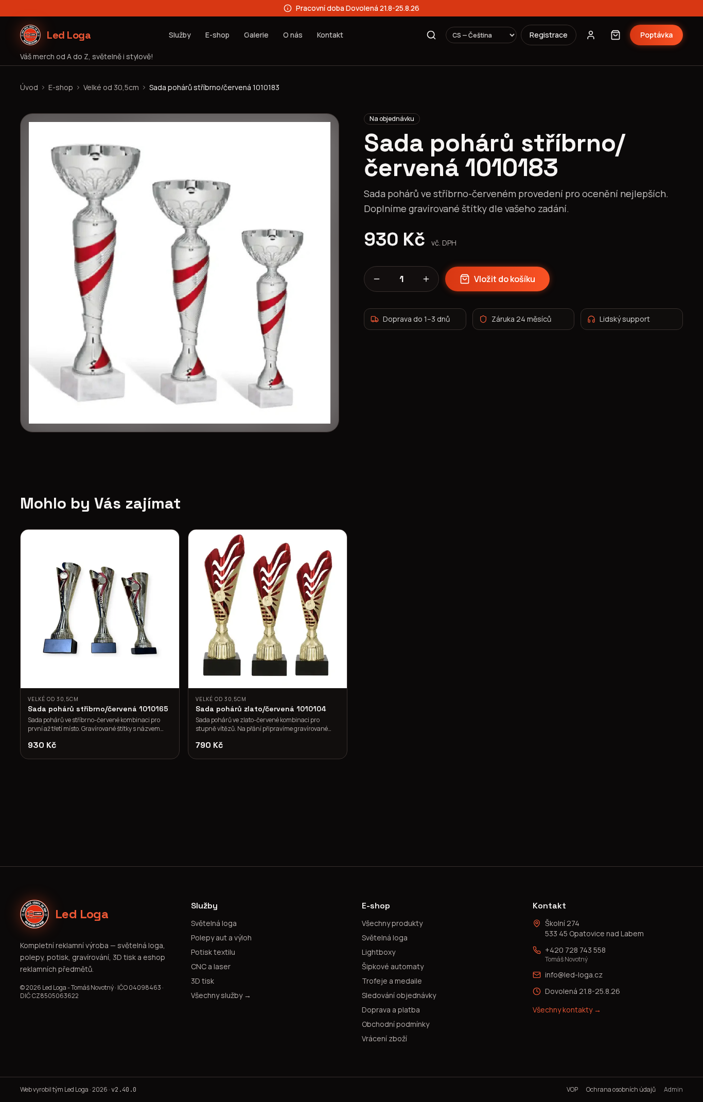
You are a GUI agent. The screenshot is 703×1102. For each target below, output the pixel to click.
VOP (572, 1090)
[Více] (426, 279)
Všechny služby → (221, 995)
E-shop (217, 35)
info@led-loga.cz (574, 974)
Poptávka (656, 35)
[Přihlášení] (591, 35)
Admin (673, 1090)
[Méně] (376, 279)
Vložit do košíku (504, 279)
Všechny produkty (392, 923)
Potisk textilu (213, 952)
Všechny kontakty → (567, 1009)
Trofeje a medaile (392, 981)
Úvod (29, 87)
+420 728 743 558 (575, 950)
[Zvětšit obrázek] (179, 272)
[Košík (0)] (615, 35)
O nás (293, 35)
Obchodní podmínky (395, 1024)
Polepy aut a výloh (221, 937)
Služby (180, 35)
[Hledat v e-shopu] (431, 35)
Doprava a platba (391, 1009)
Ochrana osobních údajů (621, 1090)
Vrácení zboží (384, 1038)
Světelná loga (214, 923)
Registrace (549, 35)
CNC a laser (211, 966)
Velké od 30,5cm (111, 87)
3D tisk (202, 981)
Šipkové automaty (393, 966)
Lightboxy (378, 952)
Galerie (256, 35)
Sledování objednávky (399, 995)
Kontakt (330, 35)
